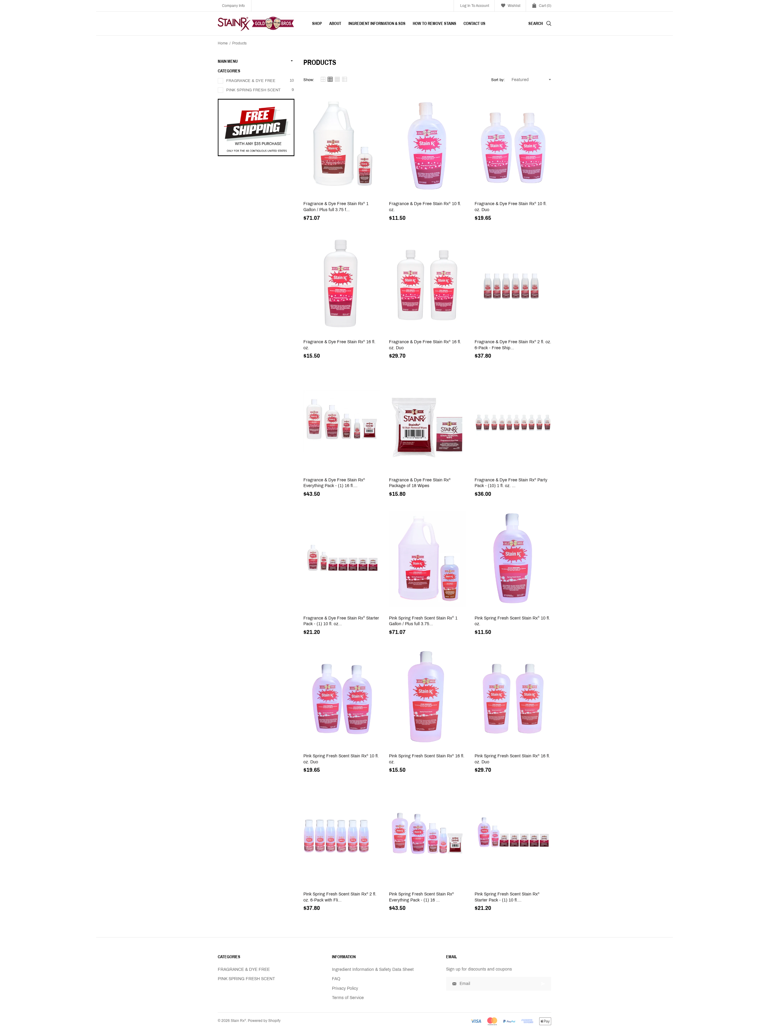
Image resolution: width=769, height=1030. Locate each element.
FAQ (336, 979)
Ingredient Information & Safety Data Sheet (373, 969)
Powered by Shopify (264, 1021)
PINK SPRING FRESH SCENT (253, 90)
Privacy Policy (345, 988)
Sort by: (498, 80)
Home (223, 43)
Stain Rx (238, 1021)
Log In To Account (474, 6)
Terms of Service (348, 997)
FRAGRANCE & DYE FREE (250, 81)
